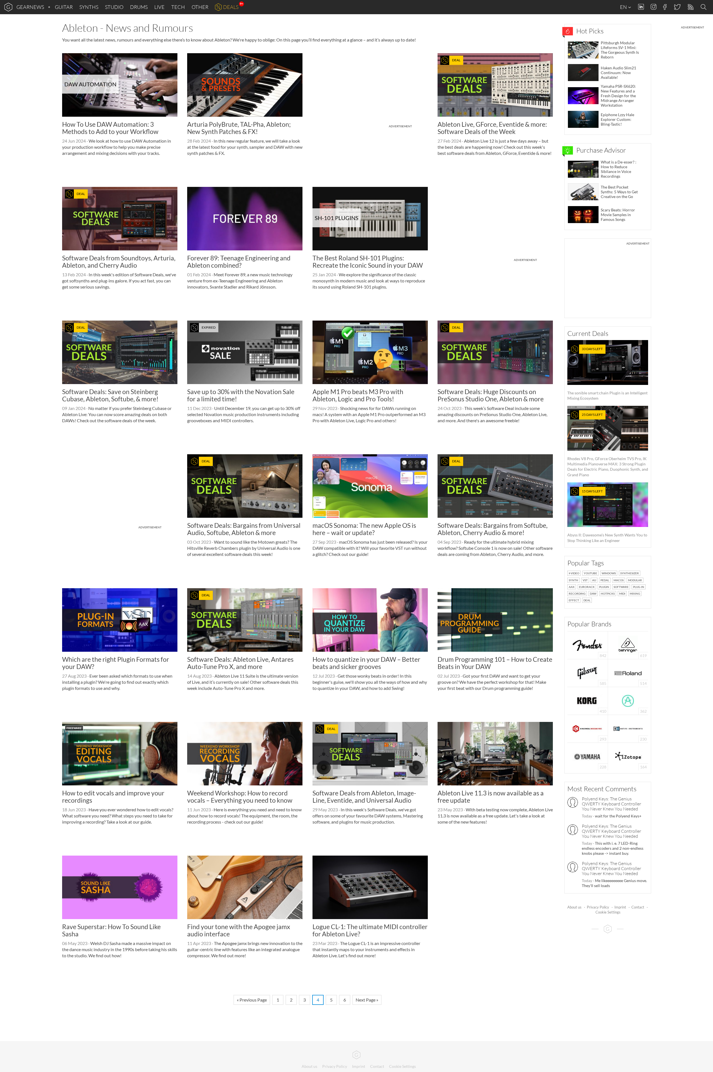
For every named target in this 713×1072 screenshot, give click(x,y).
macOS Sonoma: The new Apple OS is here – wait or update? (364, 528)
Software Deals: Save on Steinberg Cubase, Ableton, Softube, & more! (110, 395)
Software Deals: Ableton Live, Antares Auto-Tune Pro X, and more (240, 662)
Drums (139, 7)
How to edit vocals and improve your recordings (113, 796)
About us (574, 907)
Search (704, 7)
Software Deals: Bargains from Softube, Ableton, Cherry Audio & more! (493, 528)
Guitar (64, 7)
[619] (628, 644)
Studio (114, 7)
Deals (230, 7)
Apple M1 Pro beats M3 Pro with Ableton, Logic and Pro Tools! (357, 395)
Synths (88, 7)
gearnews (30, 7)
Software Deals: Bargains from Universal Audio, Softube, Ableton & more (244, 528)
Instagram (653, 7)
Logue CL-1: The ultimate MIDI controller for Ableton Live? (370, 930)
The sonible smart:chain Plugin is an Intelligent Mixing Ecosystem (607, 374)
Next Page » (367, 999)
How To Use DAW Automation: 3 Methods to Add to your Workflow (110, 127)
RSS (690, 7)
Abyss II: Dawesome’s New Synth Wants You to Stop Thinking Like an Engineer (607, 516)
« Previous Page (252, 999)
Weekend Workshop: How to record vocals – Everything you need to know (239, 796)
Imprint (620, 907)
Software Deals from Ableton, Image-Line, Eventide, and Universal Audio (364, 796)
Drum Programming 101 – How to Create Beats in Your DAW (495, 662)
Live (159, 7)
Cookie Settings (608, 912)
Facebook (665, 7)
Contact (637, 907)
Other (200, 7)
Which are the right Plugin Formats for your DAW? (115, 662)
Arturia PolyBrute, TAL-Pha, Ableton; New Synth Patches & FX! (239, 127)
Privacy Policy (598, 907)
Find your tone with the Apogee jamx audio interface (238, 930)
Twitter (676, 7)
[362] (628, 700)
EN (624, 7)
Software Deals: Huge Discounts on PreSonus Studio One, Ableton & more (491, 395)
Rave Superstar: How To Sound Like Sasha (111, 930)
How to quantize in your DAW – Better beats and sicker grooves (366, 662)
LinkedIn (641, 7)
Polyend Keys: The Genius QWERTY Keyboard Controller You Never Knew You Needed (611, 804)
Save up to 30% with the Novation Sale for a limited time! (240, 395)
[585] (587, 672)
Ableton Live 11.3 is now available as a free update (491, 796)
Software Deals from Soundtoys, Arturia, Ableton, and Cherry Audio (118, 261)
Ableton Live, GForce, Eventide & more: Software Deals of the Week (492, 127)
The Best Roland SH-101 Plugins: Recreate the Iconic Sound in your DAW (367, 261)
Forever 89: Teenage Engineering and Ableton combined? (238, 261)
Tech (178, 7)
